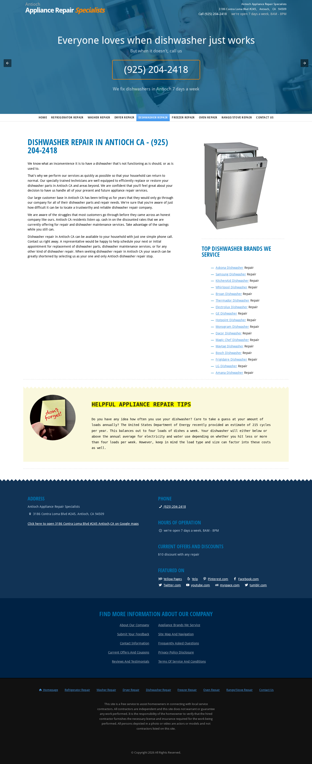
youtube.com (200, 585)
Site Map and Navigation (176, 634)
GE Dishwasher (226, 313)
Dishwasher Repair (153, 117)
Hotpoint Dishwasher (231, 320)
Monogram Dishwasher (232, 326)
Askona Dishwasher (229, 267)
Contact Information (134, 643)
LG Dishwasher (226, 366)
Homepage (50, 690)
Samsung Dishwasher (231, 274)
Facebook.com (248, 579)
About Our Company (134, 625)
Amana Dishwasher (229, 372)
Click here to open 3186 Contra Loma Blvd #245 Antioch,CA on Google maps (83, 524)
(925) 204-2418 (156, 69)
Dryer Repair (124, 117)
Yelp (195, 579)
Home (43, 117)
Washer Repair (99, 117)
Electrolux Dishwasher (232, 307)
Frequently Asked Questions (178, 643)
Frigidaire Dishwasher (231, 359)
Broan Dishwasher (229, 294)
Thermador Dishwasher (232, 300)
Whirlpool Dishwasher (231, 287)
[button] (7, 63)
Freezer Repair (183, 117)
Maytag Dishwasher (229, 346)
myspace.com (230, 585)
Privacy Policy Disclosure (176, 652)
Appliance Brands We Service (179, 625)
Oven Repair (208, 117)
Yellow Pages (173, 579)
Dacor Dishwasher (229, 333)
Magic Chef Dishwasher (232, 340)
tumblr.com (258, 585)
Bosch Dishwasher (229, 353)
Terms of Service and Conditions (182, 661)
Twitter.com (172, 585)
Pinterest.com (218, 579)
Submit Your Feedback (133, 634)
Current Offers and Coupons (128, 652)
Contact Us (264, 117)
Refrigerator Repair (67, 117)
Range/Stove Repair (237, 117)
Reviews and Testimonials (130, 661)
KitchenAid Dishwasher (232, 280)
